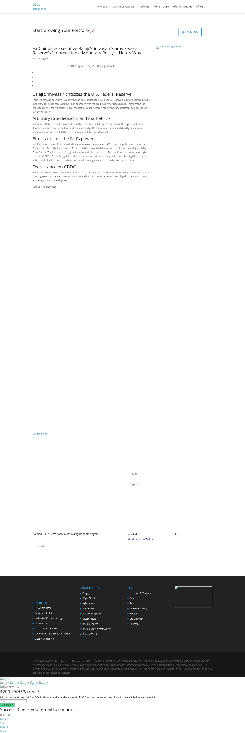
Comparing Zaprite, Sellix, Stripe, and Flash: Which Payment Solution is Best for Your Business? (104, 326)
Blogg (85, 593)
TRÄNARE (143, 7)
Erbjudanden (136, 618)
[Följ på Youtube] (191, 549)
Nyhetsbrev (88, 603)
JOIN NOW (190, 32)
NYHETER (103, 7)
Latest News (89, 618)
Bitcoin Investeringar (46, 628)
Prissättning (88, 608)
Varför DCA (41, 623)
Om (132, 598)
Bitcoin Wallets (90, 634)
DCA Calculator (43, 607)
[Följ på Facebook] (177, 549)
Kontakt (134, 613)
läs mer (40, 222)
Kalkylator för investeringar (49, 618)
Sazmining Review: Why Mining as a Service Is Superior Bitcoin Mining (85, 248)
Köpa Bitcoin (89, 598)
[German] (15, 683)
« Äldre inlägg (39, 433)
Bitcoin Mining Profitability (96, 628)
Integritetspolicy (138, 608)
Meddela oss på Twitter (140, 539)
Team (133, 603)
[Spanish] (25, 683)
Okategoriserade (106, 66)
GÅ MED (200, 7)
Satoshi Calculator (44, 613)
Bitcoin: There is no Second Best (59, 403)
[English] (5, 683)
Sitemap (134, 623)
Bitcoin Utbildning (44, 638)
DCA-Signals (42, 58)
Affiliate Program (91, 613)
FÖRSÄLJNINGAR (182, 7)
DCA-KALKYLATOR (123, 7)
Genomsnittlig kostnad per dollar (52, 633)
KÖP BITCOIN (161, 7)
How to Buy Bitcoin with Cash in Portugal (65, 287)
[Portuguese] (34, 683)
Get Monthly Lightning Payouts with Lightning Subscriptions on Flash (86, 364)
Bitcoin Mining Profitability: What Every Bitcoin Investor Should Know (85, 209)
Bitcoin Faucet (90, 623)
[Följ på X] (184, 549)
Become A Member (140, 593)
